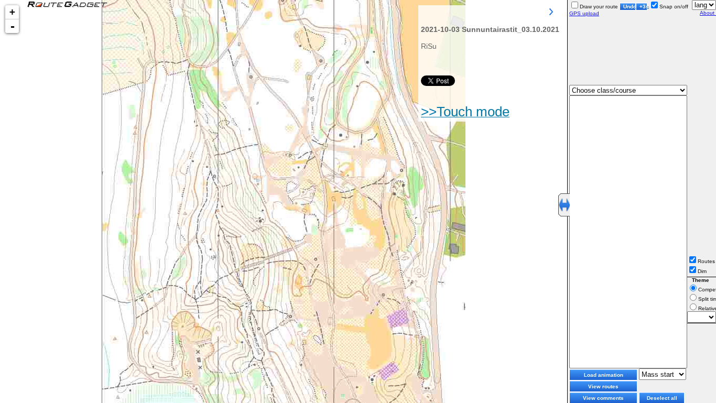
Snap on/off (673, 6)
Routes (706, 261)
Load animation (603, 375)
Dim (702, 271)
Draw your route (599, 6)
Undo (629, 6)
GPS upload (584, 13)
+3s (643, 6)
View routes (603, 386)
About (708, 13)
